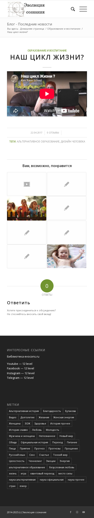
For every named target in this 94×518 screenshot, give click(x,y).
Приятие (25, 448)
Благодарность (52, 411)
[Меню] (81, 9)
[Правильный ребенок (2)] (26, 232)
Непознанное (47, 436)
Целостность (16, 461)
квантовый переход (42, 473)
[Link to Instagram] (77, 512)
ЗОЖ (27, 423)
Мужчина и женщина (22, 436)
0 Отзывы (53, 132)
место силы (65, 473)
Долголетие (28, 417)
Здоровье (40, 423)
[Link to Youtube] (83, 512)
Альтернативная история (24, 411)
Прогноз (39, 448)
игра (23, 473)
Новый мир (66, 436)
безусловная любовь (61, 467)
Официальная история (34, 442)
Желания (44, 417)
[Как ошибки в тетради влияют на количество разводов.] (66, 232)
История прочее (60, 423)
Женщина (15, 423)
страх (12, 486)
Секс (32, 454)
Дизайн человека (73, 141)
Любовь (37, 429)
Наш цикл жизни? (47, 57)
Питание (72, 442)
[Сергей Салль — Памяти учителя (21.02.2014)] (26, 184)
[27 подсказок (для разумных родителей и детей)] (26, 256)
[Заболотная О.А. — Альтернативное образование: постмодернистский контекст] (66, 184)
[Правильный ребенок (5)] (66, 208)
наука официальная (52, 479)
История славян (18, 429)
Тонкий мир (60, 454)
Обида (13, 442)
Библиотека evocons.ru (23, 356)
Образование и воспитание (47, 50)
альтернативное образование (38, 141)
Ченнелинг (35, 461)
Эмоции (51, 461)
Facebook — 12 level (20, 368)
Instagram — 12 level (21, 373)
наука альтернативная (22, 479)
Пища (12, 448)
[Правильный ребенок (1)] (66, 256)
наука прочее (76, 479)
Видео (12, 417)
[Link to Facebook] (70, 512)
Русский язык (17, 454)
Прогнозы (55, 448)
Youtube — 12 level (19, 364)
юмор (23, 486)
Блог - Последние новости (29, 24)
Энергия (65, 461)
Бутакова (70, 411)
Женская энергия (63, 417)
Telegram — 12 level (20, 378)
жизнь (13, 473)
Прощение (71, 448)
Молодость (52, 429)
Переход (57, 442)
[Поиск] (70, 9)
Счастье (44, 454)
